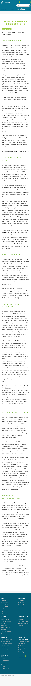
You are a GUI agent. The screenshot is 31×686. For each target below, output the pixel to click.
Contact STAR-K (5, 607)
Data (3, 185)
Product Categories (6, 641)
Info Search (4, 637)
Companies (3, 9)
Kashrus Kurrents (5, 625)
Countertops (21, 652)
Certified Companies (6, 639)
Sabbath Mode (25, 2)
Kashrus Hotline (5, 605)
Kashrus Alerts (4, 650)
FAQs (2, 633)
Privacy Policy (4, 603)
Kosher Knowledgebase (20, 9)
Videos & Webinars (6, 631)
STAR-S (5, 664)
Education (4, 617)
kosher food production (9, 232)
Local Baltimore (22, 625)
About (28, 9)
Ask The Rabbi (5, 619)
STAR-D (5, 656)
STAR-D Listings (5, 660)
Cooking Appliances (23, 641)
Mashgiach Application (24, 623)
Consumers (11, 9)
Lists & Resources (23, 617)
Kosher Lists (21, 619)
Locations (3, 609)
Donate (21, 656)
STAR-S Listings (5, 668)
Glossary (3, 623)
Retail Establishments (6, 644)
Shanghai (7, 388)
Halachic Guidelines (23, 621)
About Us (3, 601)
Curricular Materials (6, 621)
